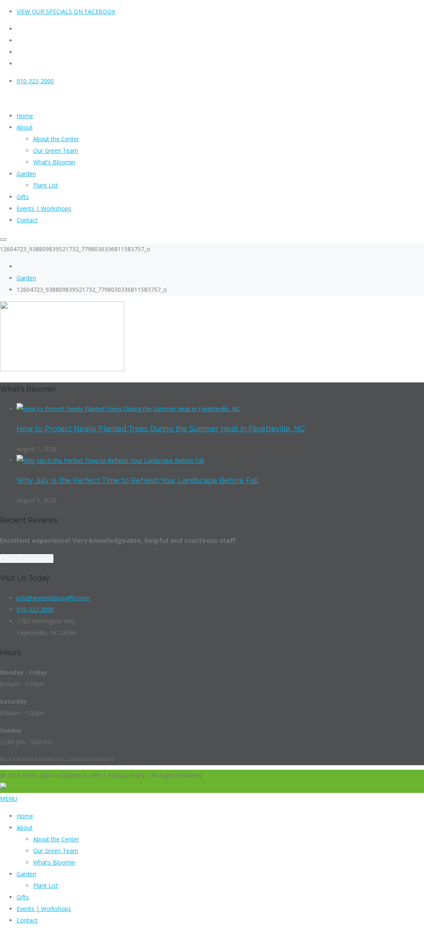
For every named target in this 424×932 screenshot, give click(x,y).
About (25, 827)
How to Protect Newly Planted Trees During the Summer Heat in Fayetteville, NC (161, 428)
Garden (26, 278)
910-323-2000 (35, 81)
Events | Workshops (44, 909)
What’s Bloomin (54, 862)
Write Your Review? (26, 558)
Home (25, 816)
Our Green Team (55, 851)
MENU (8, 798)
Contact (27, 920)
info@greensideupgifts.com (53, 598)
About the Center (56, 839)
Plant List (45, 885)
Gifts (23, 897)
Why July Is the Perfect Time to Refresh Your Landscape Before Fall (137, 480)
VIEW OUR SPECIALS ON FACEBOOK (66, 11)
